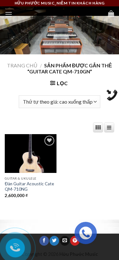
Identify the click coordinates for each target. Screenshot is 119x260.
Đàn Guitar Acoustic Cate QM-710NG (29, 186)
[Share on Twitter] (54, 241)
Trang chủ (22, 65)
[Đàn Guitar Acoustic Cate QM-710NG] (30, 153)
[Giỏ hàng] (111, 13)
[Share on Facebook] (44, 241)
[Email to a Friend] (64, 241)
